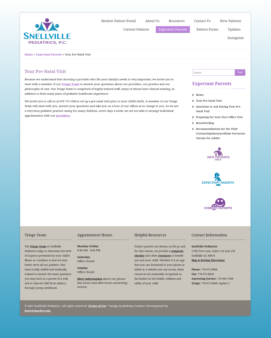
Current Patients (136, 29)
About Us (152, 21)
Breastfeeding (205, 123)
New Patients (230, 21)
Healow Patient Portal (118, 21)
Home (29, 54)
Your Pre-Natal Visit (209, 100)
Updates (234, 29)
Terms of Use (97, 306)
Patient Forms (207, 29)
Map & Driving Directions (208, 260)
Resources (177, 21)
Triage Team (70, 84)
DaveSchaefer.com (38, 310)
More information (89, 279)
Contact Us (202, 21)
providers (63, 115)
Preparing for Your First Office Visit (219, 117)
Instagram (235, 38)
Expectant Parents (173, 29)
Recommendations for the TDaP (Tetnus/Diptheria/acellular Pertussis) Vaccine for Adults (220, 133)
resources (164, 255)
